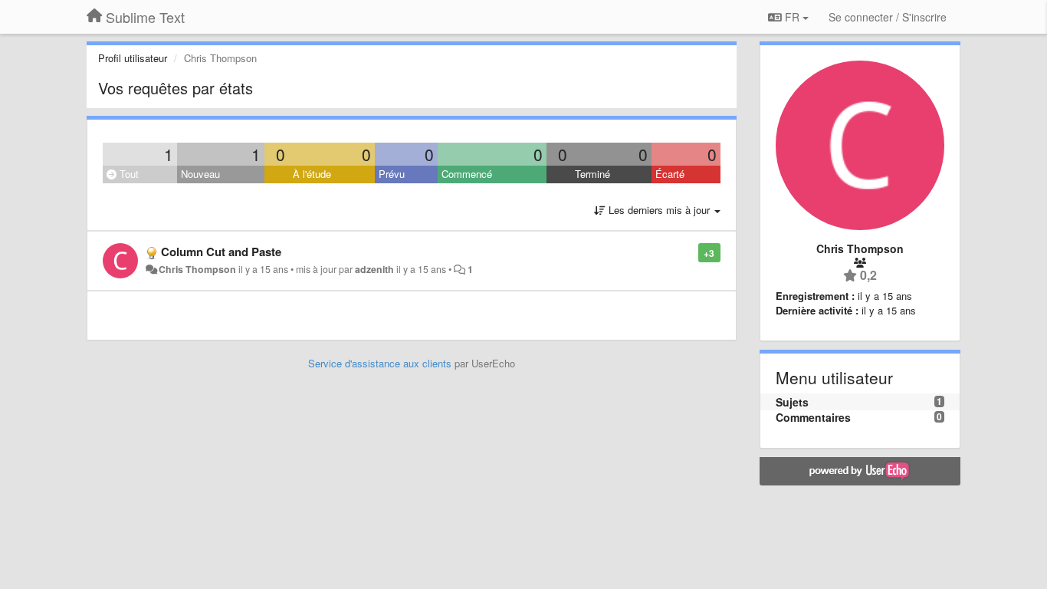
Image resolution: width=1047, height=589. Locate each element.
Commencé (466, 173)
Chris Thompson (197, 269)
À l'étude (312, 173)
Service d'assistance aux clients (379, 363)
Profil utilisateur (132, 58)
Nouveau (200, 173)
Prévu (392, 173)
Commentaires (813, 417)
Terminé (592, 173)
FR (792, 17)
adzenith (374, 269)
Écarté (669, 173)
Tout (128, 173)
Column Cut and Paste (221, 251)
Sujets (792, 402)
